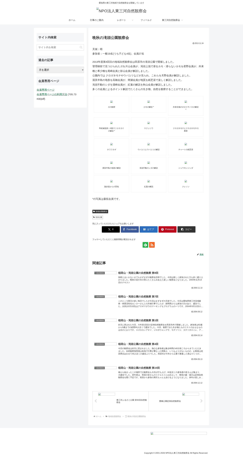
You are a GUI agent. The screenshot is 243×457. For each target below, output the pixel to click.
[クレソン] (185, 181)
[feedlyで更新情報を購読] (145, 245)
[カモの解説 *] (148, 101)
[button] (186, 229)
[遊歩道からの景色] (111, 181)
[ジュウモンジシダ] (185, 162)
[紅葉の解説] (148, 181)
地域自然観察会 (101, 211)
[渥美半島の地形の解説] (111, 162)
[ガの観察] (111, 101)
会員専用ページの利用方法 (52, 94)
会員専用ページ (45, 89)
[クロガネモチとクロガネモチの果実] (185, 123)
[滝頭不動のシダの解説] (148, 162)
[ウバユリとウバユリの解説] (148, 144)
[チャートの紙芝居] (185, 144)
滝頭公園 (98, 217)
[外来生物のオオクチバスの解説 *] (185, 101)
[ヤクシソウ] (148, 123)
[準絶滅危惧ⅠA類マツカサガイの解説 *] (111, 123)
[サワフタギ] (111, 144)
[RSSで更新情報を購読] (152, 245)
